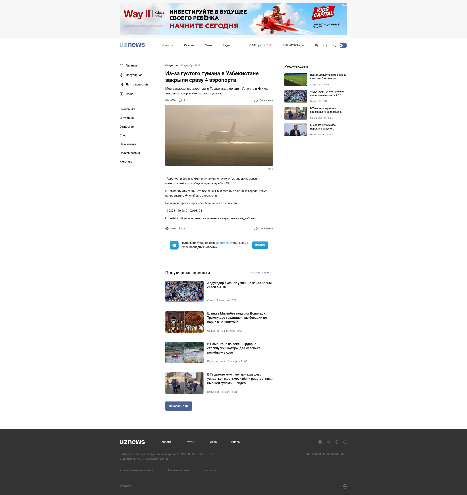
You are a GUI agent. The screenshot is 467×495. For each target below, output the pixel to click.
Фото (208, 45)
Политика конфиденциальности (325, 454)
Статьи (189, 45)
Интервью (127, 118)
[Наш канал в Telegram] (328, 442)
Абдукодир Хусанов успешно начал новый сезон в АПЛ (239, 285)
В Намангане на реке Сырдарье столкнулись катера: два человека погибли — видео (233, 348)
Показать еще (179, 406)
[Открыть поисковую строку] (326, 45)
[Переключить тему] (343, 45)
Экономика (127, 109)
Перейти (260, 244)
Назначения (128, 144)
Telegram (221, 243)
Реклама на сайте (178, 470)
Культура (126, 161)
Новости (167, 45)
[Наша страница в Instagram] (320, 442)
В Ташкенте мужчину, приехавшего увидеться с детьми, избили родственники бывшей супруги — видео (240, 378)
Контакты (210, 470)
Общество (127, 126)
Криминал (213, 392)
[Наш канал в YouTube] (345, 442)
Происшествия (130, 153)
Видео (227, 45)
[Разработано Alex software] (345, 486)
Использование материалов (136, 470)
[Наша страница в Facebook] (337, 442)
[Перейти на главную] (132, 45)
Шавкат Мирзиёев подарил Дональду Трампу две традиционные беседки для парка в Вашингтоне (238, 317)
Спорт (124, 135)
